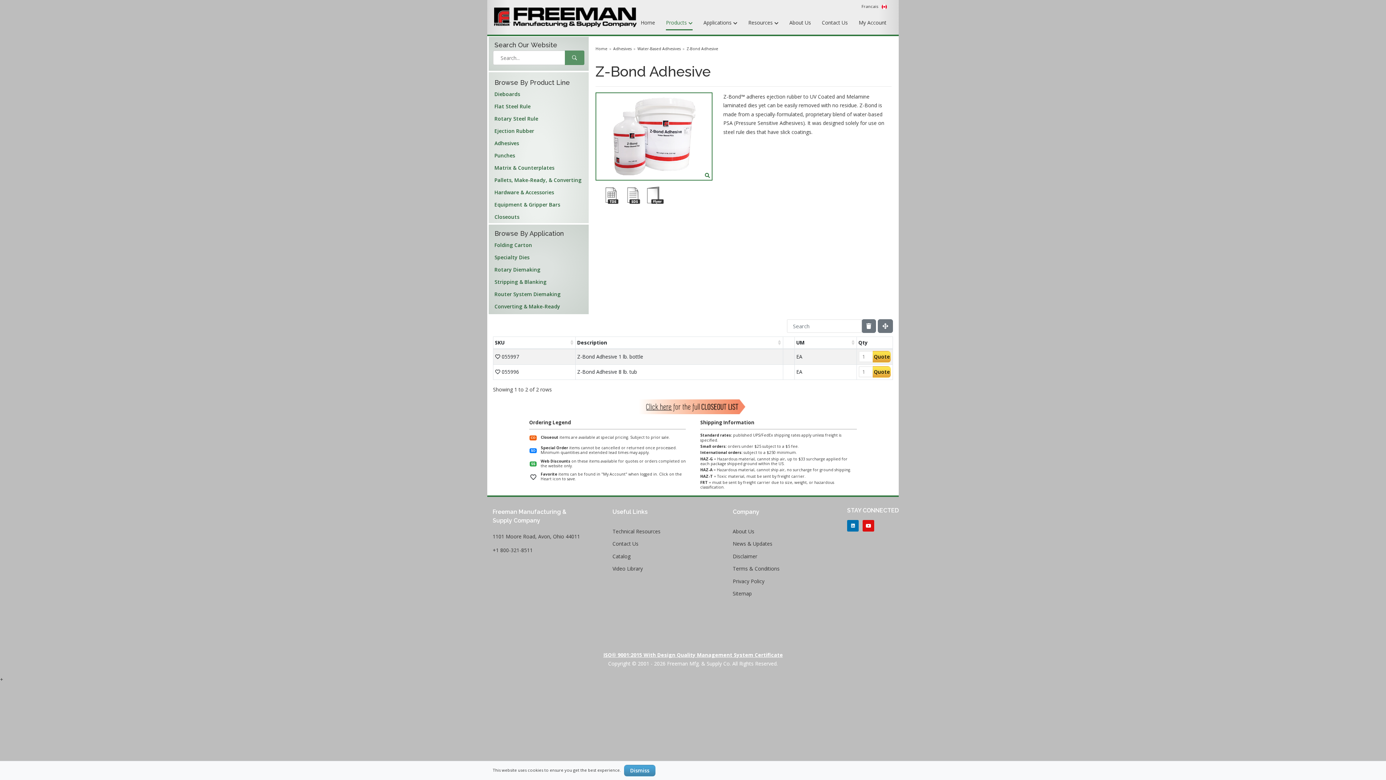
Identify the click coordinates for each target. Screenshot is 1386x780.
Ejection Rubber (514, 130)
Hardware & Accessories (524, 192)
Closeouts (506, 216)
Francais (871, 6)
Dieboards (507, 94)
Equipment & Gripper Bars (527, 204)
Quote (882, 356)
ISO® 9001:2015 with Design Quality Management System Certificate (693, 654)
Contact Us (835, 22)
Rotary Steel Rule (516, 118)
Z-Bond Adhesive (702, 48)
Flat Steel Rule (512, 106)
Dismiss (639, 770)
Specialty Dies (511, 257)
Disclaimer (745, 556)
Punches (504, 155)
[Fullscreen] (885, 326)
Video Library (628, 568)
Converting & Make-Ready (527, 306)
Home (648, 22)
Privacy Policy (748, 581)
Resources (761, 22)
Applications (718, 22)
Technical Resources (637, 531)
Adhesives (506, 143)
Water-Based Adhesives (659, 48)
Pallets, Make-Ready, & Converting (537, 180)
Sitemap (742, 593)
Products (677, 22)
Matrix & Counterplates (524, 167)
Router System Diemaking (527, 294)
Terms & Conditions (756, 568)
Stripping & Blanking (520, 281)
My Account (872, 22)
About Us (800, 22)
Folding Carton (513, 245)
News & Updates (752, 543)
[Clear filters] (869, 326)
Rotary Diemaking (517, 269)
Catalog (622, 556)
